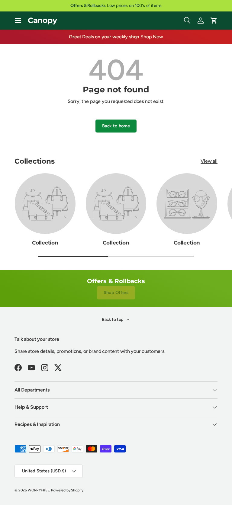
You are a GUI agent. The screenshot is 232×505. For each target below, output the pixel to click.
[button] (214, 20)
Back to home (116, 126)
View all (209, 161)
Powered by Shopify (67, 490)
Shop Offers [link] (116, 292)
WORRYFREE (39, 490)
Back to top (113, 319)
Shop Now (151, 37)
